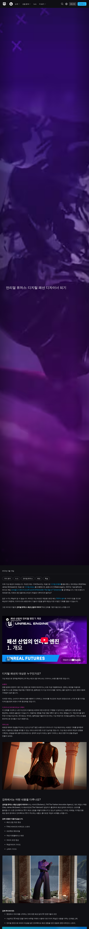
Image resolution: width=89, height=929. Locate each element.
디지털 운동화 (56, 584)
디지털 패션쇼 (30, 587)
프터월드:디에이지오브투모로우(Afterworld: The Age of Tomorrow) (36, 590)
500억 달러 (60, 598)
